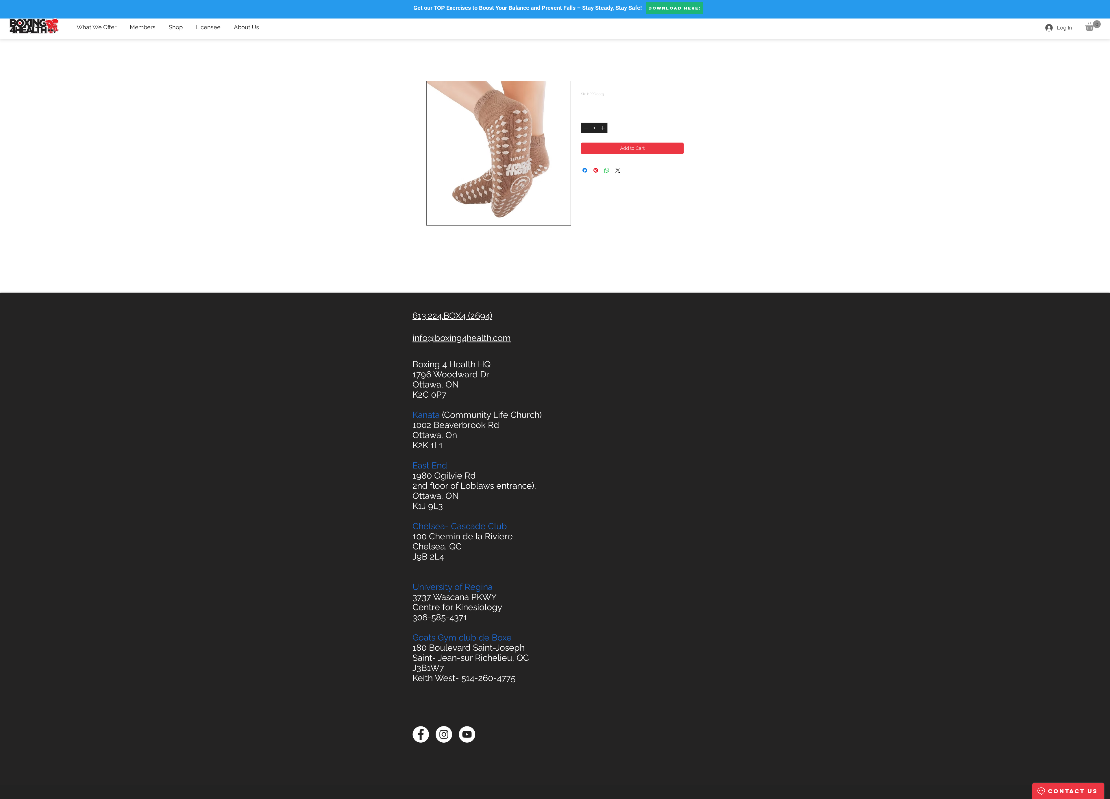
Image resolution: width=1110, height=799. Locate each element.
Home (433, 60)
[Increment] (603, 128)
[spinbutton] (594, 128)
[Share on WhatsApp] (606, 170)
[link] (1093, 25)
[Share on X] (617, 170)
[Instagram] (444, 734)
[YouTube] (467, 734)
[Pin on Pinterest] (595, 170)
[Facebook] (420, 734)
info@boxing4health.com (461, 338)
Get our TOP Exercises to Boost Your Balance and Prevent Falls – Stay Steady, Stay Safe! (527, 7)
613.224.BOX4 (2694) (452, 316)
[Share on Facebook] (584, 170)
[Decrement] (585, 128)
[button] (98, 27)
